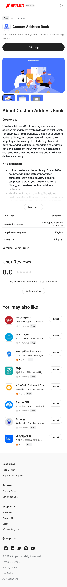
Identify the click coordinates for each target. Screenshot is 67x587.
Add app (34, 47)
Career (5, 523)
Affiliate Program (10, 529)
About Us (7, 512)
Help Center (8, 469)
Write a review (33, 291)
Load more (33, 207)
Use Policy (7, 573)
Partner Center (9, 491)
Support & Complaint (13, 475)
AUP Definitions (10, 578)
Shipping (58, 239)
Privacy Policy (9, 567)
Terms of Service (11, 561)
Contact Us (8, 518)
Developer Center (11, 496)
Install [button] (56, 318)
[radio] (18, 272)
